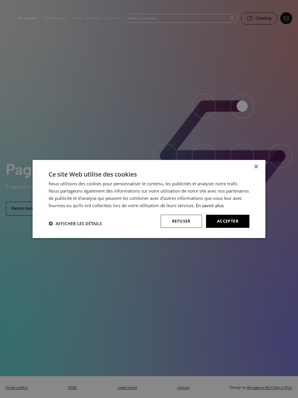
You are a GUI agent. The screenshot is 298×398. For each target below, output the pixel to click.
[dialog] (149, 199)
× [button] (256, 167)
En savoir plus (210, 205)
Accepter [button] (227, 221)
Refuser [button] (181, 221)
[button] (75, 223)
